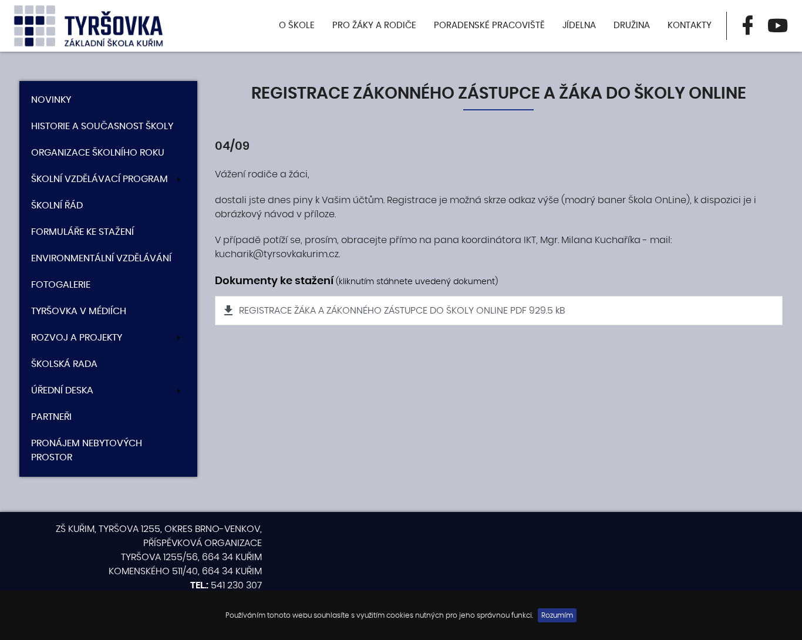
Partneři (51, 417)
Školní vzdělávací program (99, 179)
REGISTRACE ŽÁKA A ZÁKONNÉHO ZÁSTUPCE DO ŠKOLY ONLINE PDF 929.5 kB (402, 310)
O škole (297, 25)
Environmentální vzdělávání (101, 258)
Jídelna (579, 25)
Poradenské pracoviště (489, 25)
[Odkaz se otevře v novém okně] (747, 26)
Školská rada (64, 364)
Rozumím (557, 615)
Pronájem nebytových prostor (86, 450)
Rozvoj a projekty (76, 337)
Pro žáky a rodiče (374, 25)
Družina (632, 25)
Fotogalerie (60, 284)
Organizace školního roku (97, 152)
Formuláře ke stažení (82, 232)
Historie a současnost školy (102, 126)
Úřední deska (62, 390)
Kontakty (690, 25)
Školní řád (57, 205)
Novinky (51, 100)
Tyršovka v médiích (78, 311)
